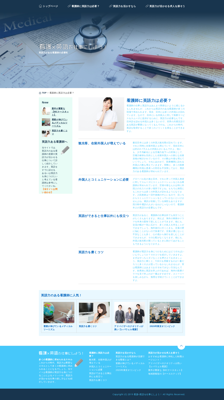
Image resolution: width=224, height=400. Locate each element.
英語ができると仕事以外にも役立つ (103, 216)
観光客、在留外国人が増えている (102, 143)
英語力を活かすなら (124, 6)
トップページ (50, 6)
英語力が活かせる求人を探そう (167, 6)
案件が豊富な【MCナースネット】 (60, 111)
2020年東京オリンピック (162, 326)
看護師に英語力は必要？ (86, 6)
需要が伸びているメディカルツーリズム (60, 122)
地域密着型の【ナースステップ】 (165, 373)
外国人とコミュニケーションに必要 (103, 179)
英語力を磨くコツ (91, 252)
